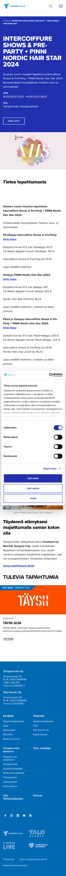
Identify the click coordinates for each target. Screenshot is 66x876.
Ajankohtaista (10, 764)
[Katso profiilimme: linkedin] (18, 815)
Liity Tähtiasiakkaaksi (13, 797)
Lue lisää (8, 638)
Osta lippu (9, 239)
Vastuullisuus (10, 786)
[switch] (58, 437)
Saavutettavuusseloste (15, 865)
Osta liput (14, 120)
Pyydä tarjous (40, 734)
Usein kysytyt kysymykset (33, 859)
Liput (5, 725)
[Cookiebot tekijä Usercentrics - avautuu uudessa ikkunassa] (49, 375)
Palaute (37, 795)
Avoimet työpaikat (13, 768)
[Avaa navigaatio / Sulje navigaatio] (60, 6)
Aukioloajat (9, 730)
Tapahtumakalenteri (13, 721)
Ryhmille (7, 734)
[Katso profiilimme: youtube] (24, 815)
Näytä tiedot (49, 468)
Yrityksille (38, 716)
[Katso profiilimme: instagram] (11, 815)
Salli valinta (33, 488)
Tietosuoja (8, 859)
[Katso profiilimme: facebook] (5, 815)
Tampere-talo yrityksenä (10, 758)
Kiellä (33, 498)
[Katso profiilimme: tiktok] (30, 815)
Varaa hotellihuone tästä (18, 566)
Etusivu (6, 20)
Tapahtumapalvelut (43, 721)
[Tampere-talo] (15, 6)
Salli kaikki (33, 478)
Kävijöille (8, 716)
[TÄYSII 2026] (33, 599)
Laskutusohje (10, 781)
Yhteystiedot (10, 777)
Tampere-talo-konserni (11, 749)
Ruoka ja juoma (11, 738)
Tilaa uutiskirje (42, 748)
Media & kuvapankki (14, 772)
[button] (51, 6)
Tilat (35, 725)
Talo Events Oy (41, 730)
